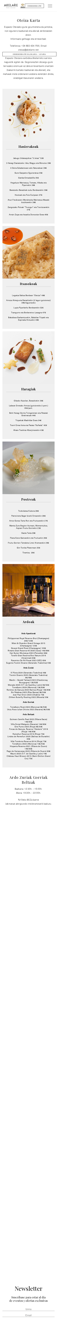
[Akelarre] (11, 5)
